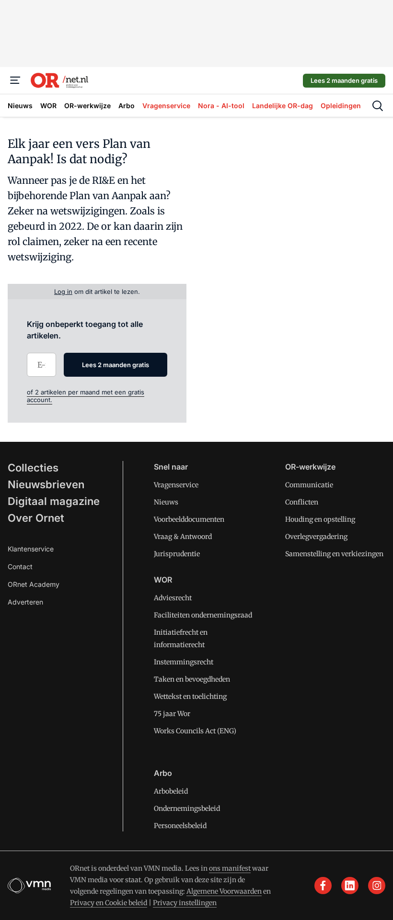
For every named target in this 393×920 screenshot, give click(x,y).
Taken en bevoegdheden (192, 679)
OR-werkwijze (310, 466)
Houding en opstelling (320, 519)
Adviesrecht (173, 598)
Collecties (33, 467)
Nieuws (166, 502)
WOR (163, 579)
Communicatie (309, 485)
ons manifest (230, 868)
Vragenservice (176, 485)
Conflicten (301, 502)
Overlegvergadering (316, 536)
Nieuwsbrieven (46, 484)
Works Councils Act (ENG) (195, 731)
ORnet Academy (33, 584)
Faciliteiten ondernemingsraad (203, 615)
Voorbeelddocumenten (189, 519)
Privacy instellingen (185, 902)
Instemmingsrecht (183, 662)
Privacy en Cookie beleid (108, 902)
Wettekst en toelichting (190, 696)
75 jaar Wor (172, 713)
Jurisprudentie (177, 554)
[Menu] (15, 80)
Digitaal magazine (54, 501)
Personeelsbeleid (180, 825)
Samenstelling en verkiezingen (334, 554)
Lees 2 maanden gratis (344, 80)
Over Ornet (36, 518)
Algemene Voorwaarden (224, 891)
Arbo (163, 773)
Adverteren (25, 602)
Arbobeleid (171, 791)
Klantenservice (31, 549)
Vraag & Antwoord (183, 536)
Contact (20, 566)
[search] (377, 106)
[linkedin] (349, 885)
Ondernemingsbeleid (187, 808)
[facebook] (323, 885)
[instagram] (376, 885)
